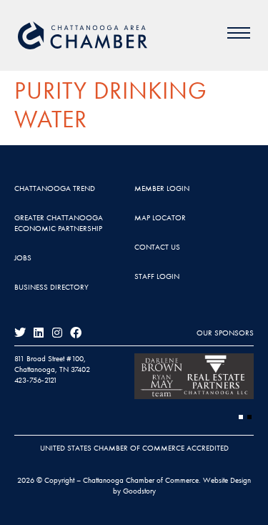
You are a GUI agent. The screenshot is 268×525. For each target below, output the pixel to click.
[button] (241, 417)
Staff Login (156, 276)
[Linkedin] (38, 332)
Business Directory (51, 287)
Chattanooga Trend (54, 188)
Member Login (161, 188)
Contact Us (157, 247)
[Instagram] (57, 332)
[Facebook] (75, 332)
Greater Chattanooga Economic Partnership (58, 222)
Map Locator (160, 217)
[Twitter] (20, 332)
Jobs (22, 257)
